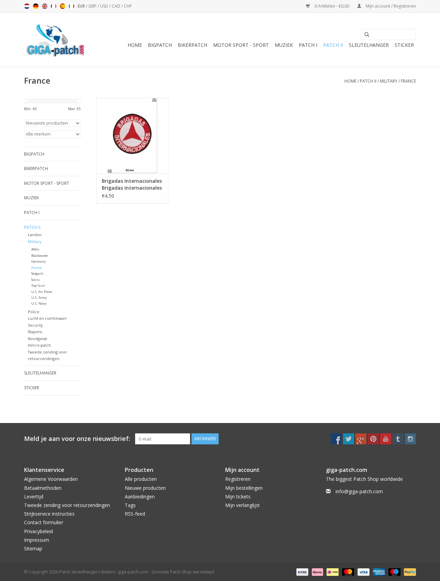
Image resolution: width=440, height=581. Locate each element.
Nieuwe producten (145, 488)
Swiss (35, 279)
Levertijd (33, 496)
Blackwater (39, 255)
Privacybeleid (38, 531)
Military (388, 81)
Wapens (35, 331)
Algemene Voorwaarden (51, 479)
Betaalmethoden (43, 488)
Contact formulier (43, 522)
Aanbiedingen (140, 496)
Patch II (333, 45)
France (408, 81)
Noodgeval (37, 338)
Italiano (71, 6)
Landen (35, 234)
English (44, 6)
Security (35, 325)
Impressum (36, 540)
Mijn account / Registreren (390, 6)
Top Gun (38, 285)
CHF (128, 6)
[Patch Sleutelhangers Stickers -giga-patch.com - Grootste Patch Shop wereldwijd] (55, 39)
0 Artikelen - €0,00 (332, 6)
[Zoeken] (364, 35)
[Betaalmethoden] (301, 571)
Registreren (238, 479)
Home (135, 45)
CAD (116, 6)
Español (62, 6)
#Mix (35, 249)
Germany (38, 261)
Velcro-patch (39, 345)
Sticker (404, 45)
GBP (93, 6)
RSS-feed (135, 513)
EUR (82, 6)
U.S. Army (39, 297)
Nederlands (27, 6)
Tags (130, 505)
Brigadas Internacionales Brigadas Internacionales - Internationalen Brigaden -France (132, 184)
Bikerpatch (192, 45)
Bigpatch (160, 45)
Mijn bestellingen (244, 488)
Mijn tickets (238, 496)
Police (33, 311)
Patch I (308, 45)
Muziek (284, 45)
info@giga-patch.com (359, 491)
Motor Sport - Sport (241, 45)
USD (104, 6)
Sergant (37, 273)
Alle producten (141, 479)
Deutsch (35, 6)
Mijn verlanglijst (242, 505)
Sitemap (33, 548)
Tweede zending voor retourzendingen (67, 505)
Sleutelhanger (369, 45)
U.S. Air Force (41, 291)
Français (53, 6)
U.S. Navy (38, 303)
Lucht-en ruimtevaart (47, 318)
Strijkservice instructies (49, 513)
